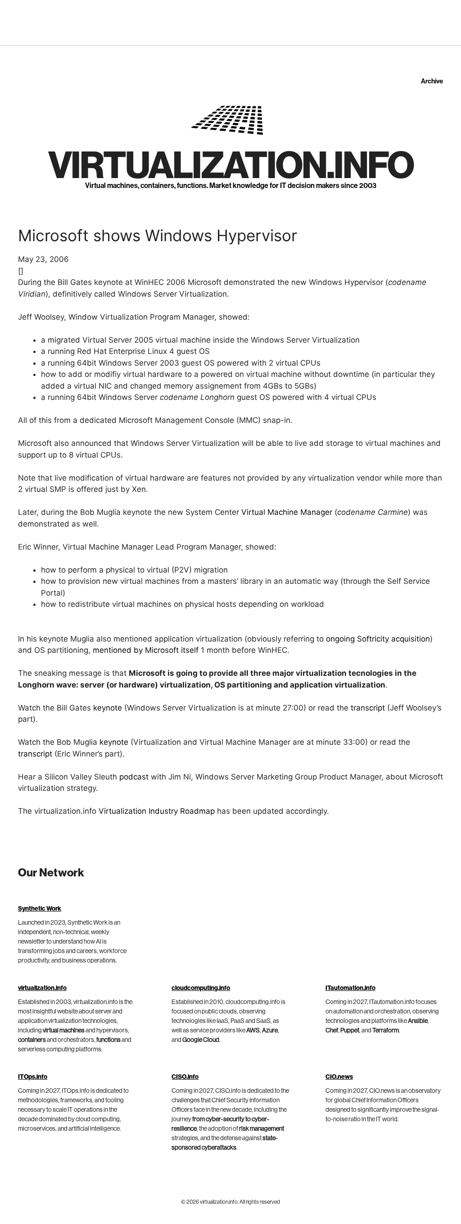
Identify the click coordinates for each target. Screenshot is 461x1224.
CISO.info (185, 1077)
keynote (107, 707)
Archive (432, 81)
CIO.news (339, 1077)
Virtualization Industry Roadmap (157, 811)
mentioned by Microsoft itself (146, 650)
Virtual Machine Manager (286, 512)
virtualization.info (230, 166)
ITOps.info (32, 1077)
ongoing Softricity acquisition (378, 638)
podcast (134, 776)
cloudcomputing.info (201, 988)
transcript (368, 707)
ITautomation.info (350, 988)
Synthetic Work (39, 909)
